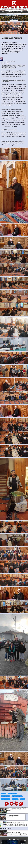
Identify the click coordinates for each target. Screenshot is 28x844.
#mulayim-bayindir (17, 796)
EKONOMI (17, 11)
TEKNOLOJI (2, 11)
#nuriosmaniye (12, 793)
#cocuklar (15, 799)
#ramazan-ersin (5, 799)
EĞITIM (21, 11)
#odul (22, 799)
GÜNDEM (8, 11)
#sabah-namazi (5, 796)
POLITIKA (12, 11)
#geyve (3, 793)
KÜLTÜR (25, 11)
